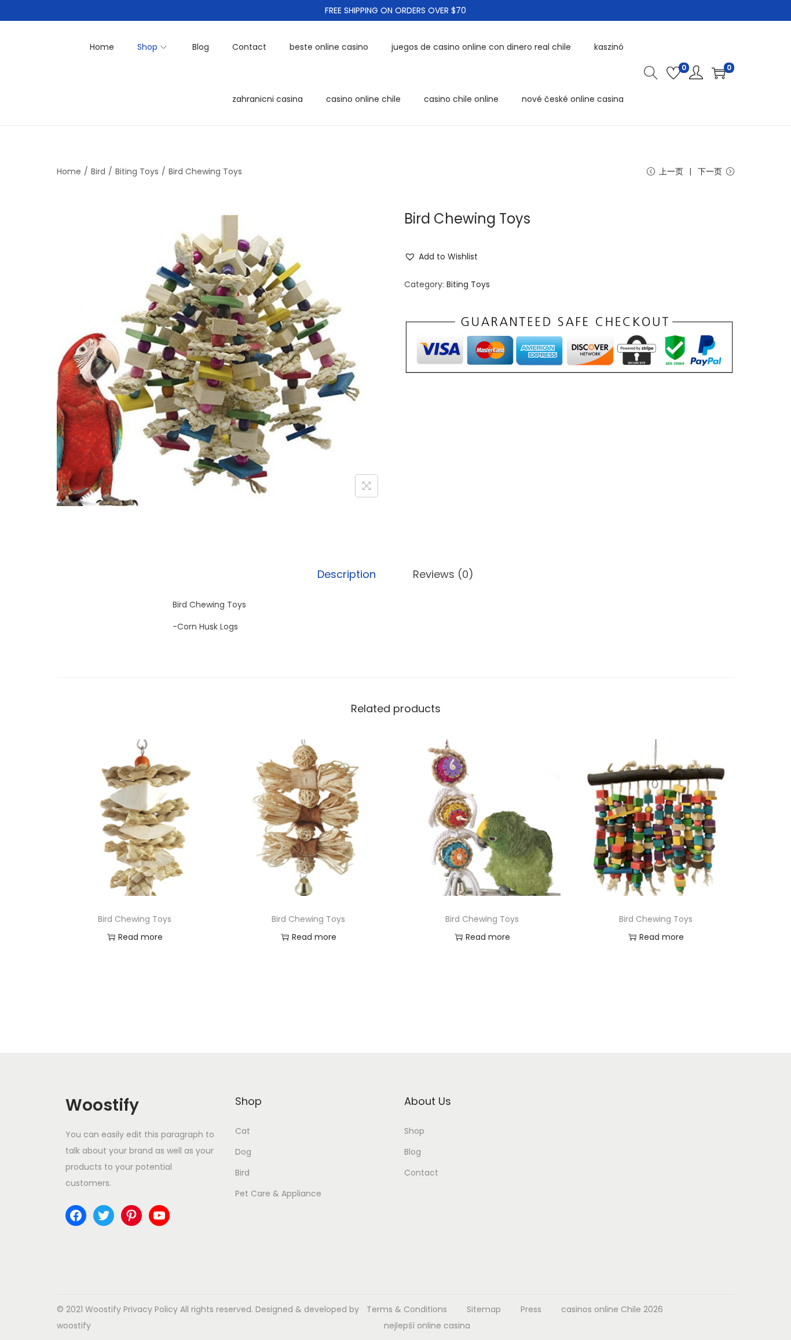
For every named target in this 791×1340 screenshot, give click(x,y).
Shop (414, 1131)
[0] (673, 73)
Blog (412, 1152)
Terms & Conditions (407, 1309)
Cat (242, 1131)
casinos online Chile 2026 (612, 1309)
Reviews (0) (443, 574)
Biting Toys (137, 171)
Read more (140, 937)
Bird (98, 171)
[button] (441, 256)
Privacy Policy (150, 1309)
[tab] (346, 574)
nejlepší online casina (427, 1325)
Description (346, 574)
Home (69, 171)
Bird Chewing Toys (134, 919)
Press (531, 1309)
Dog (243, 1152)
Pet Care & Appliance (278, 1193)
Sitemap (484, 1309)
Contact (421, 1172)
